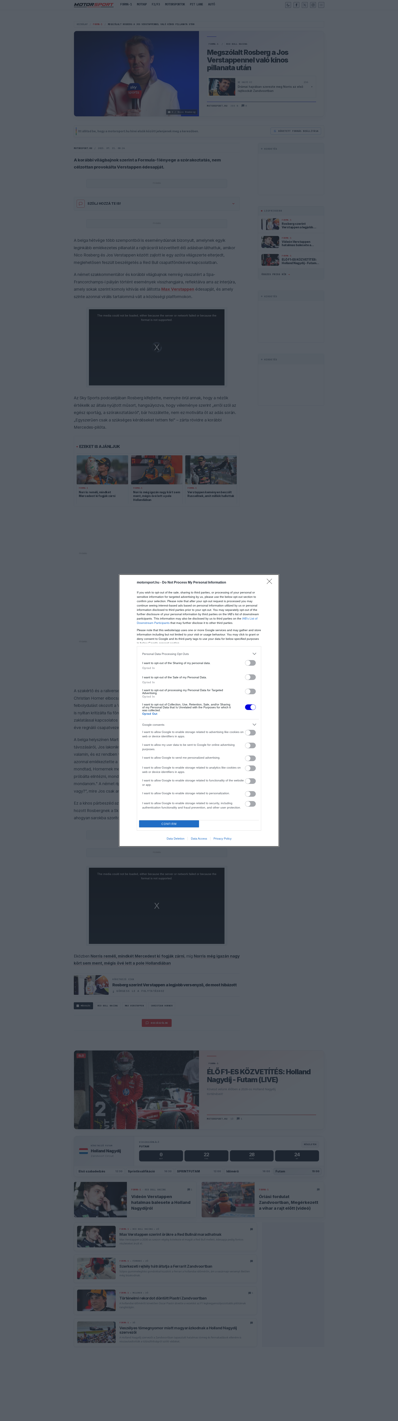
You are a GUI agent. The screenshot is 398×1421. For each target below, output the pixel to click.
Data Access (199, 838)
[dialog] (199, 710)
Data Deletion (175, 838)
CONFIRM (169, 823)
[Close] (271, 583)
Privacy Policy (223, 838)
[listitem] (199, 654)
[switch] (250, 663)
